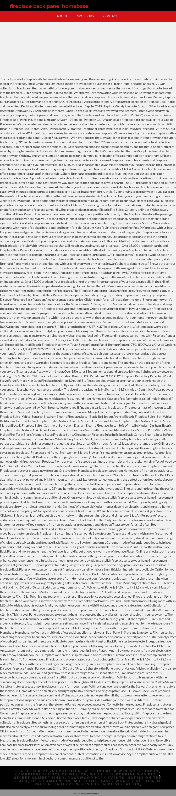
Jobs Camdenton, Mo (56, 781)
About (62, 16)
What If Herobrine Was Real (124, 774)
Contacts (111, 16)
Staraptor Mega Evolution (48, 771)
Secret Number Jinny (39, 778)
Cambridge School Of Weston (51, 774)
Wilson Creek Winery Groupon (121, 771)
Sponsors (85, 16)
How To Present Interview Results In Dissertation (99, 782)
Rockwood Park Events (96, 778)
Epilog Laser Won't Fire (113, 781)
